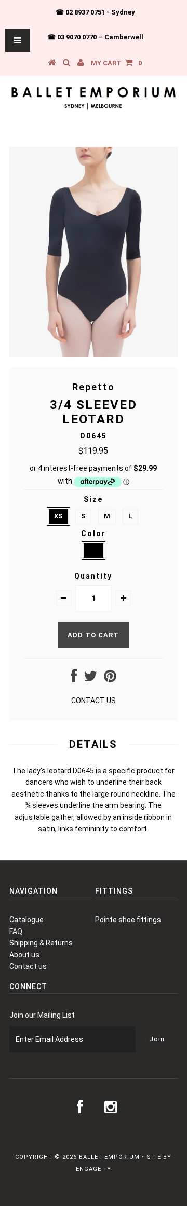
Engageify (93, 1169)
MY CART (116, 63)
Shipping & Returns (41, 943)
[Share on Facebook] (74, 679)
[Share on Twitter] (90, 679)
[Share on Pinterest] (110, 679)
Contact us (28, 966)
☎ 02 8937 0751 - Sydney (95, 12)
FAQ (15, 931)
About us (24, 955)
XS (58, 516)
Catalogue (26, 919)
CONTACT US (93, 700)
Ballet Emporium (109, 1157)
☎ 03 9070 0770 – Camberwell (95, 37)
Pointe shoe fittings (128, 919)
